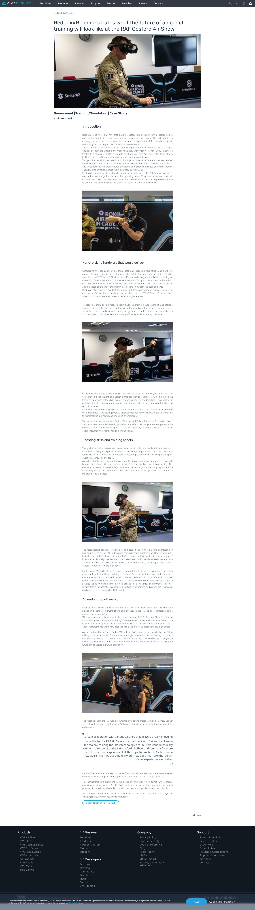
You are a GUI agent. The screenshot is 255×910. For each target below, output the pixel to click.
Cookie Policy (73, 903)
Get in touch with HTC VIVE (101, 802)
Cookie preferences (221, 901)
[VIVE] (17, 3)
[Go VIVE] (250, 3)
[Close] (230, 3)
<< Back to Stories (64, 13)
